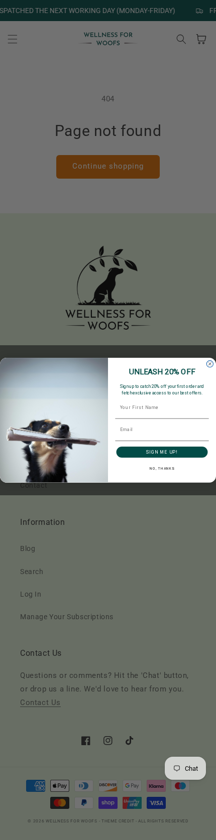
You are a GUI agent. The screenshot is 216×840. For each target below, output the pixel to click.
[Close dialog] (209, 363)
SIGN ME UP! (162, 452)
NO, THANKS (162, 468)
